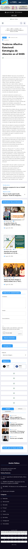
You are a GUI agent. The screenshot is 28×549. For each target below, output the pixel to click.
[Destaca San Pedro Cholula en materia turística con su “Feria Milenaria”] (14, 269)
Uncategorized (6, 520)
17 (25, 537)
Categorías (4, 352)
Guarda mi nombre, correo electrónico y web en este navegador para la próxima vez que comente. (12, 328)
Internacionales (6, 501)
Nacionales (5, 505)
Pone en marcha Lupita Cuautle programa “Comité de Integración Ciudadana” (12, 194)
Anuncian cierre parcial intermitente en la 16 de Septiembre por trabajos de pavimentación (11, 252)
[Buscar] (21, 23)
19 (8, 539)
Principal (4, 508)
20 (12, 539)
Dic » (15, 544)
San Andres (5, 517)
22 (18, 539)
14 (15, 537)
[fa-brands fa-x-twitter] (14, 15)
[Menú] (2, 23)
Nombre (3, 310)
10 (25, 535)
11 (4, 537)
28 (15, 541)
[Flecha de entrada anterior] (24, 187)
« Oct (12, 544)
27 (11, 541)
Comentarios (4, 296)
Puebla (4, 37)
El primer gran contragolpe (16, 438)
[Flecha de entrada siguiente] (24, 194)
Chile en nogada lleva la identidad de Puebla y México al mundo (17, 418)
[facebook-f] (12, 15)
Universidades (6, 524)
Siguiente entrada (6, 191)
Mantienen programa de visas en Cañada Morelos (14, 188)
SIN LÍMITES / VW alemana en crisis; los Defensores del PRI (17, 432)
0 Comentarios (6, 40)
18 (4, 539)
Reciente (8, 409)
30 (22, 541)
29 (18, 541)
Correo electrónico (5, 318)
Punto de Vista (6, 514)
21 (15, 539)
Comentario (8, 411)
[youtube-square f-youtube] (16, 15)
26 (8, 541)
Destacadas (5, 498)
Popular (20, 409)
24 (25, 539)
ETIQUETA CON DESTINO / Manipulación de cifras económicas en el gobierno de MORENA (17, 425)
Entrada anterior (6, 185)
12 (8, 537)
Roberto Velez (8, 221)
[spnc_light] (24, 23)
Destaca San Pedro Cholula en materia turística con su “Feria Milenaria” (12, 280)
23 (22, 539)
